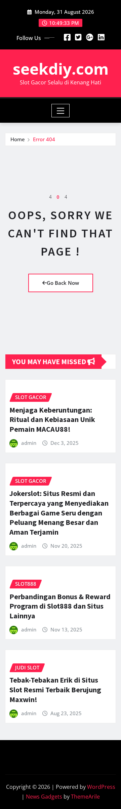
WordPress (101, 787)
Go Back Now (63, 282)
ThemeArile (85, 796)
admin (28, 442)
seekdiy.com (61, 68)
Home (17, 139)
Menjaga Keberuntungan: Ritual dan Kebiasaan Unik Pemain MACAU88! (52, 419)
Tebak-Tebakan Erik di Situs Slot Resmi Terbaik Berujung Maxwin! (55, 689)
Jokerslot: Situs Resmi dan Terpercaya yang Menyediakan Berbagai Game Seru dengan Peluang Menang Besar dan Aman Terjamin (59, 512)
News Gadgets (44, 796)
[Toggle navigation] (60, 110)
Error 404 (44, 139)
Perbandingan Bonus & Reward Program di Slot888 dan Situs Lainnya (60, 606)
